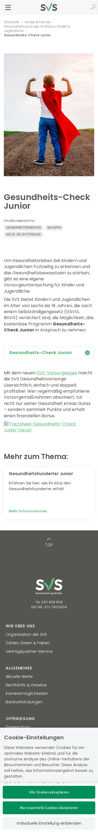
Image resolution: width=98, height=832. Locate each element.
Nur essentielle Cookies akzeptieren (49, 807)
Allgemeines (19, 668)
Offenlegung (20, 718)
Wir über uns (20, 626)
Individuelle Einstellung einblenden (49, 823)
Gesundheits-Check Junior (40, 352)
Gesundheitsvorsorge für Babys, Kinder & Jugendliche (37, 28)
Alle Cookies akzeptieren (49, 792)
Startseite (11, 22)
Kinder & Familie (38, 22)
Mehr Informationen (28, 511)
